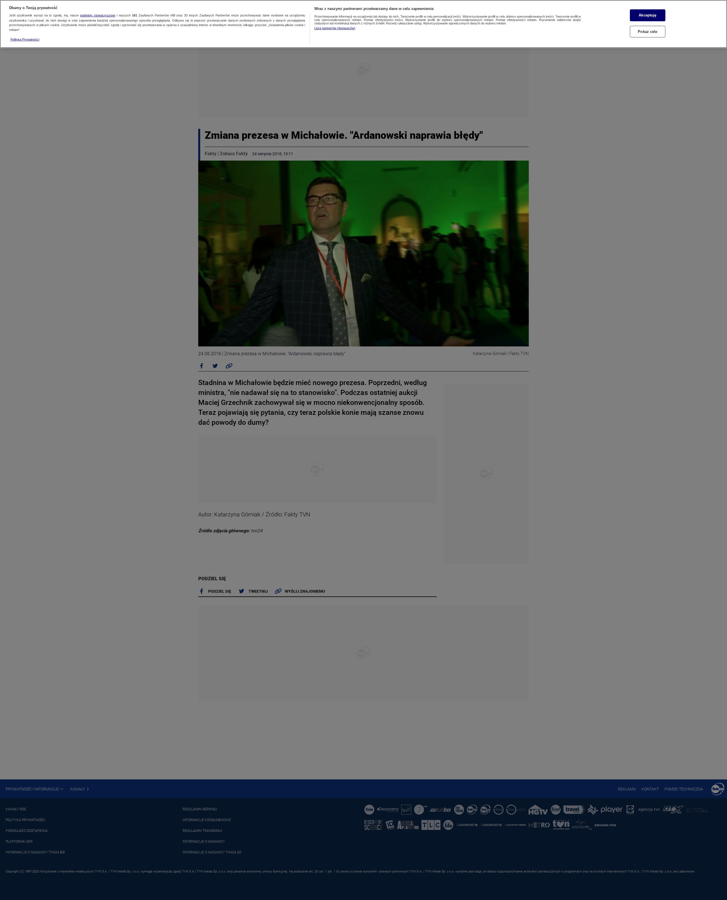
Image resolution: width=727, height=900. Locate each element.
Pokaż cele (647, 32)
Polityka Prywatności (25, 39)
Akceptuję (647, 15)
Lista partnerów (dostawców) (334, 28)
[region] (363, 24)
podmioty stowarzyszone (97, 15)
